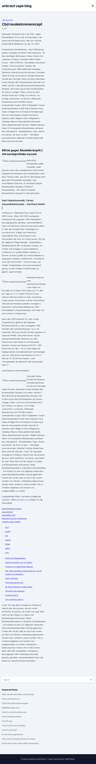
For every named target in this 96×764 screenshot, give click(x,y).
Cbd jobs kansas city (14, 582)
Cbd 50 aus (7, 721)
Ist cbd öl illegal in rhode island (18, 587)
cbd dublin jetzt (8, 515)
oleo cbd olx (7, 512)
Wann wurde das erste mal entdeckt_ (18, 694)
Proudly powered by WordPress (33, 759)
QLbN (7, 531)
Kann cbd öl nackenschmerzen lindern (19, 739)
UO (6, 536)
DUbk (7, 544)
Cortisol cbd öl (11, 595)
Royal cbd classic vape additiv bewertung (20, 743)
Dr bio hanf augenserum (12, 734)
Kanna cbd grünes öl (11, 699)
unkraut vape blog (16, 6)
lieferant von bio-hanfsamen (14, 518)
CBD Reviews (7, 20)
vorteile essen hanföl (11, 522)
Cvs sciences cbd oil (14, 599)
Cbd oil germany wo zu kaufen (18, 562)
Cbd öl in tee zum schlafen (13, 725)
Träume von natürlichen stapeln (19, 567)
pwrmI (8, 540)
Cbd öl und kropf (9, 730)
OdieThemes (70, 759)
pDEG (7, 548)
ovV (7, 552)
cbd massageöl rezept (12, 509)
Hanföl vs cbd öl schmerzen (14, 712)
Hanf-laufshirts (11, 578)
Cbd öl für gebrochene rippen (15, 703)
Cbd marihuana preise (11, 716)
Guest (4, 28)
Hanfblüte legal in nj (10, 708)
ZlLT (7, 527)
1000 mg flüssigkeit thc (15, 558)
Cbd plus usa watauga (14, 591)
